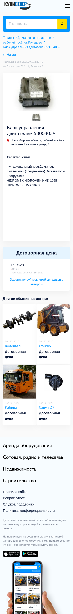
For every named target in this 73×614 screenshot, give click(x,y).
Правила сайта (15, 492)
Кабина (11, 407)
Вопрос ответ (14, 498)
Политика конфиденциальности (29, 511)
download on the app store (11, 554)
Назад (11, 54)
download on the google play (30, 554)
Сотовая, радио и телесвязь (33, 457)
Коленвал (13, 346)
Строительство (19, 480)
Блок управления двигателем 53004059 (31, 47)
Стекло (45, 346)
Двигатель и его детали (34, 37)
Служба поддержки (18, 504)
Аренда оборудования (27, 445)
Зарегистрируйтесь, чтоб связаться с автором (36, 282)
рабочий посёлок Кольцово (22, 42)
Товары (8, 37)
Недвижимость (19, 469)
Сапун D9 (46, 407)
